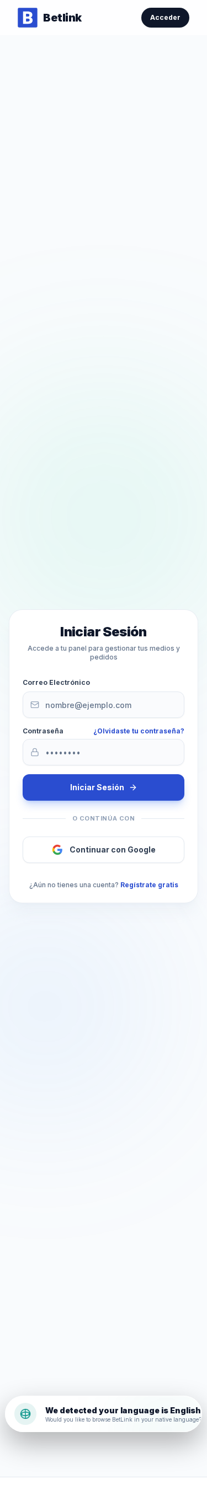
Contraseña (43, 731)
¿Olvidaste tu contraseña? (138, 731)
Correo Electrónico (56, 682)
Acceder (165, 17)
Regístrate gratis (149, 885)
